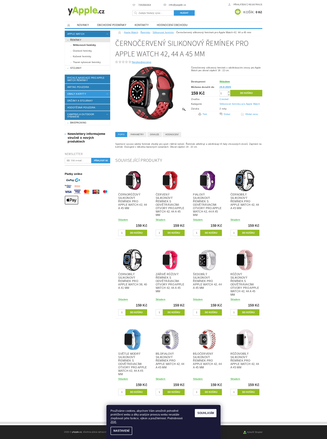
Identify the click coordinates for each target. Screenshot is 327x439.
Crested (224, 99)
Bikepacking (78, 122)
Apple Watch (75, 34)
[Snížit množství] (228, 94)
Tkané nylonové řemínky (87, 62)
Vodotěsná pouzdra (81, 107)
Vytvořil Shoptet (254, 432)
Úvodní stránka (69, 25)
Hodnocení (171, 134)
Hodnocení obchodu (172, 24)
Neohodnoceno (141, 62)
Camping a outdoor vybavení (80, 115)
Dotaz (227, 114)
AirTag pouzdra (78, 87)
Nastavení (121, 430)
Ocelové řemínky (82, 50)
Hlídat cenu (251, 114)
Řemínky (75, 39)
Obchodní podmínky (111, 24)
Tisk (205, 114)
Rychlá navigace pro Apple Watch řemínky (86, 79)
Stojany (75, 68)
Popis (121, 134)
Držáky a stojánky (80, 100)
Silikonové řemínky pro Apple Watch (240, 104)
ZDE (113, 422)
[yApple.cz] (92, 11)
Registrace (255, 4)
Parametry (137, 134)
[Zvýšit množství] (228, 91)
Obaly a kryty (76, 93)
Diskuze (154, 134)
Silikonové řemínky (84, 45)
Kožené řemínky (82, 56)
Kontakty (142, 24)
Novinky (83, 24)
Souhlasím (205, 413)
